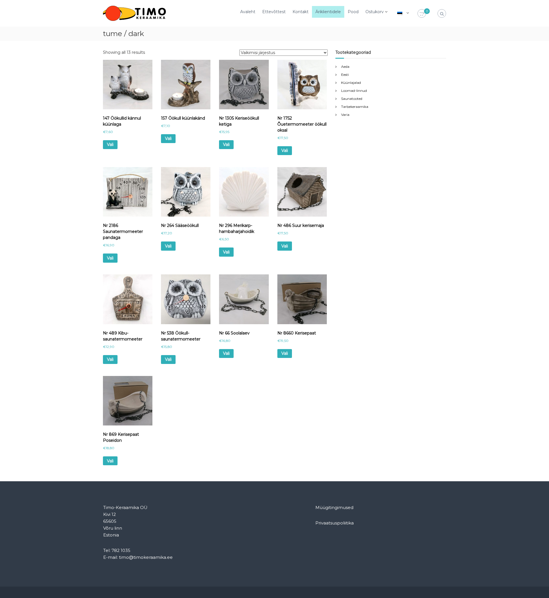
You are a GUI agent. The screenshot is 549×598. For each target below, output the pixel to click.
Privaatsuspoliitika (334, 523)
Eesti (345, 74)
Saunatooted (351, 98)
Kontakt (301, 11)
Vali (110, 144)
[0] (421, 13)
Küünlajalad (351, 82)
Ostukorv (374, 11)
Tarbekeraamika (354, 106)
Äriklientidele (328, 11)
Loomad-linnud (354, 90)
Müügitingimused (334, 507)
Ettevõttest (274, 11)
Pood (353, 11)
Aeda (345, 66)
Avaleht (247, 11)
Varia (345, 114)
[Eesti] (399, 12)
